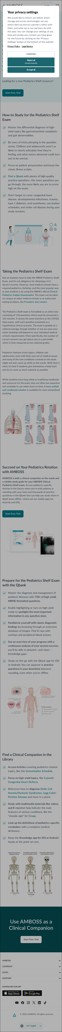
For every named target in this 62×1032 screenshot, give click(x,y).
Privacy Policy (13, 47)
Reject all (31, 61)
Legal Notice (27, 47)
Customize (31, 54)
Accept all (31, 70)
